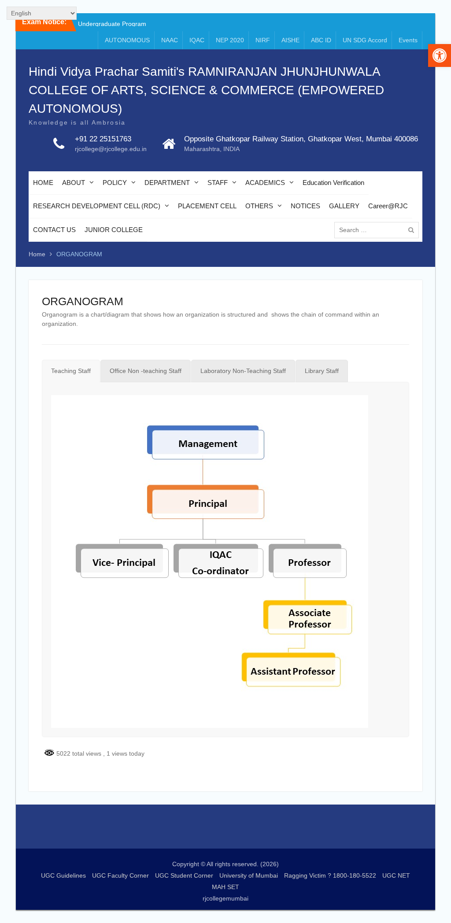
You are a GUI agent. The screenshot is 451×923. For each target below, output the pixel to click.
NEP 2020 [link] (230, 40)
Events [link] (408, 40)
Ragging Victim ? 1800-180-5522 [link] (330, 875)
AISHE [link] (290, 40)
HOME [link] (43, 182)
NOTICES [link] (305, 206)
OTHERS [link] (259, 206)
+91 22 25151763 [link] (103, 139)
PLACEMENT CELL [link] (207, 206)
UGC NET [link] (396, 875)
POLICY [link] (115, 182)
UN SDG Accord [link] (365, 40)
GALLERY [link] (344, 206)
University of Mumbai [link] (248, 875)
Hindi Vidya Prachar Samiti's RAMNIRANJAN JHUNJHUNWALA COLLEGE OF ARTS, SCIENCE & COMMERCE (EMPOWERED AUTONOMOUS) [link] (206, 90)
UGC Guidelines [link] (63, 875)
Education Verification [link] (333, 182)
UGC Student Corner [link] (184, 875)
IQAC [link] (196, 40)
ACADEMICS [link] (265, 182)
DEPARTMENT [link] (167, 182)
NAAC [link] (169, 40)
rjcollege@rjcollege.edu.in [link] (111, 148)
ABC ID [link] (321, 40)
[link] (439, 55)
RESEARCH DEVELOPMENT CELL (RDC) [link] (96, 206)
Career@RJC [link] (388, 206)
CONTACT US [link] (54, 229)
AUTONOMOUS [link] (127, 40)
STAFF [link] (217, 182)
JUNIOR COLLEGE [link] (114, 229)
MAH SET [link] (225, 886)
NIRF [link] (262, 40)
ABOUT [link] (73, 182)
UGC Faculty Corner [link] (120, 875)
